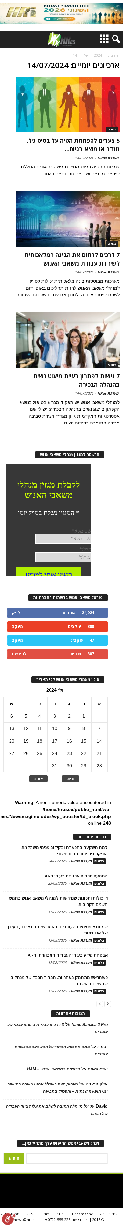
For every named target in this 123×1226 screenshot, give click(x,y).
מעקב (17, 626)
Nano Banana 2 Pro (90, 1024)
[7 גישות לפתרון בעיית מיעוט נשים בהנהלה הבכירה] (68, 340)
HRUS (28, 1213)
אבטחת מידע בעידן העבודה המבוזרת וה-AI (68, 955)
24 (54, 753)
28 (99, 765)
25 (39, 753)
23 (69, 753)
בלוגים (112, 129)
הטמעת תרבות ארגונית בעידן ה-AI (76, 876)
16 (69, 741)
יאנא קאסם (98, 1069)
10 (54, 728)
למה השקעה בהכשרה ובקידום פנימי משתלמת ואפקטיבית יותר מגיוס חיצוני (64, 850)
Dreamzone (82, 1213)
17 (54, 741)
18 (39, 741)
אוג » (38, 778)
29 (83, 765)
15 (83, 741)
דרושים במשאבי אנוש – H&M (53, 1069)
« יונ (70, 778)
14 (99, 741)
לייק (16, 612)
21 (99, 753)
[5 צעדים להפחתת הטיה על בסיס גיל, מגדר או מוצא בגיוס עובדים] (68, 104)
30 (69, 765)
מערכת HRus (108, 157)
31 (54, 765)
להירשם (19, 654)
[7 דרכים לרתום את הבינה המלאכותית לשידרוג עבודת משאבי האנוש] (68, 219)
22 (83, 753)
